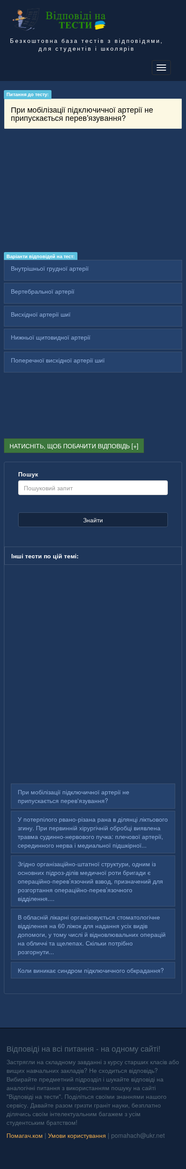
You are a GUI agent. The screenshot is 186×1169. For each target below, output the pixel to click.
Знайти (93, 519)
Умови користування (77, 1135)
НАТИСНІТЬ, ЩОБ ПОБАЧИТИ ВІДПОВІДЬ (70, 445)
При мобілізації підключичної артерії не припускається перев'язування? (73, 796)
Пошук (28, 474)
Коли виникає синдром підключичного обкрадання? (91, 970)
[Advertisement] (93, 192)
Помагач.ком (24, 1135)
